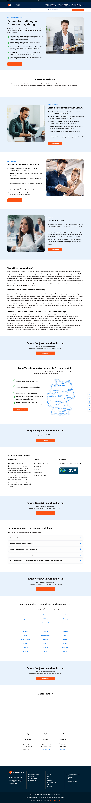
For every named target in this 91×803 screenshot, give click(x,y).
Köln (65, 614)
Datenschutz (49, 786)
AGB (48, 784)
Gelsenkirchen (45, 635)
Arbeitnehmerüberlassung (33, 774)
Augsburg (25, 619)
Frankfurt (45, 631)
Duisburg (45, 619)
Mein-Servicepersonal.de (55, 800)
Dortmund (25, 651)
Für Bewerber (10, 10)
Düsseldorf (45, 623)
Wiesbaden (65, 647)
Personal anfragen (78, 9)
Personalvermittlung (32, 776)
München (65, 635)
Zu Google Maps (63, 749)
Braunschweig (25, 639)
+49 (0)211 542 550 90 (54, 9)
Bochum (25, 631)
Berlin (25, 623)
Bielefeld (25, 627)
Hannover (45, 643)
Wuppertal (65, 651)
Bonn (25, 635)
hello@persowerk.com (45, 749)
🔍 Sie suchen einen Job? (47, 0)
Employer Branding (32, 780)
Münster (65, 631)
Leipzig (65, 619)
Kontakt (26, 10)
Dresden (45, 614)
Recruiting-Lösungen (32, 778)
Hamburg (45, 639)
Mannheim (65, 623)
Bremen (25, 643)
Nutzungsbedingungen (51, 782)
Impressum (49, 780)
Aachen (25, 614)
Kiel (45, 651)
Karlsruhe (45, 647)
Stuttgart (65, 643)
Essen (45, 627)
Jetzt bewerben (66, 9)
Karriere (49, 778)
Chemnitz (25, 647)
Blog (48, 776)
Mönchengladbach (65, 627)
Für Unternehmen (19, 10)
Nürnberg (65, 639)
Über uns (32, 10)
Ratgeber (38, 10)
